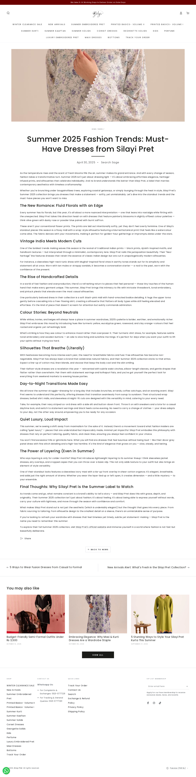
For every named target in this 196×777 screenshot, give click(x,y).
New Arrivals (14, 689)
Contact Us (74, 689)
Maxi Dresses (14, 746)
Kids (9, 733)
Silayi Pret (18, 768)
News (100, 129)
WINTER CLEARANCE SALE (21, 685)
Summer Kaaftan (16, 715)
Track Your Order (16, 754)
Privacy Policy (75, 707)
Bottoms (11, 750)
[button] (8, 13)
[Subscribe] (187, 686)
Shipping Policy (76, 711)
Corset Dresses (15, 724)
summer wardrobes (97, 319)
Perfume (11, 737)
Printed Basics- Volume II (21, 702)
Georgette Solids (16, 728)
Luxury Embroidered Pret (20, 741)
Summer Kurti (14, 711)
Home (94, 129)
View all (98, 655)
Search (72, 694)
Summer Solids (15, 720)
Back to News (100, 549)
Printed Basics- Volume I (20, 707)
